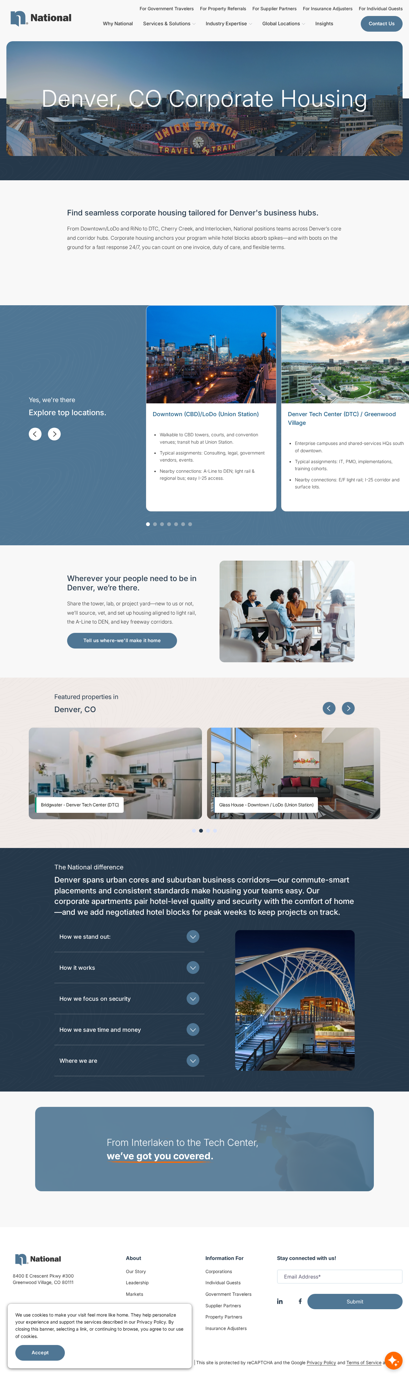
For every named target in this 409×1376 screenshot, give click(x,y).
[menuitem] (40, 19)
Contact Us (382, 23)
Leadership (137, 1282)
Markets (134, 1294)
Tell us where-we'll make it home (122, 640)
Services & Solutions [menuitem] (166, 23)
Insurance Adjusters (226, 1328)
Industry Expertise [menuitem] (226, 23)
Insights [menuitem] (324, 23)
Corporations (218, 1271)
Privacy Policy (321, 1362)
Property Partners (223, 1316)
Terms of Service (364, 1362)
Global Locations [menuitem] (281, 23)
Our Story (136, 1271)
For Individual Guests (381, 8)
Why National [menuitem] (118, 23)
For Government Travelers (167, 8)
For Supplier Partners (274, 8)
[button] (35, 434)
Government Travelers (228, 1294)
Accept (40, 1352)
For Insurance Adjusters (327, 8)
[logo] (38, 1259)
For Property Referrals (223, 8)
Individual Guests (223, 1282)
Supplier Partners (223, 1305)
